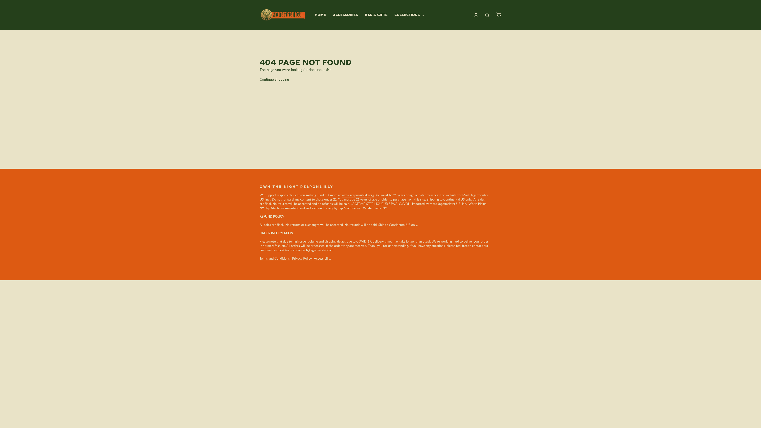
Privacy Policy (302, 258)
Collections (407, 15)
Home (320, 15)
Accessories (345, 15)
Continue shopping (274, 79)
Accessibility (322, 258)
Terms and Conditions (275, 258)
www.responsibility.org (358, 195)
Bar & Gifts (376, 15)
